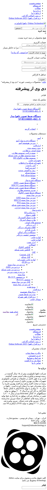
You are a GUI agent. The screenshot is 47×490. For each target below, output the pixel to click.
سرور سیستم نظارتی (26, 190)
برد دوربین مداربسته (16, 265)
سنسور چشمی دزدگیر (26, 235)
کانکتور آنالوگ (24, 247)
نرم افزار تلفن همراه (27, 297)
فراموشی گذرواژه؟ (19, 52)
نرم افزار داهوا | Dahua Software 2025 (25, 18)
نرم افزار (37, 289)
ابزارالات (37, 145)
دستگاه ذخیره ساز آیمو (26, 141)
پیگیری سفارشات (33, 353)
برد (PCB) (26, 262)
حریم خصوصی (34, 356)
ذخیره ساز (36, 210)
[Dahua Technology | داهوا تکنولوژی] (30, 23)
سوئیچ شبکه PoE (28, 175)
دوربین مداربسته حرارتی (25, 207)
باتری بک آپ (30, 230)
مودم (33, 178)
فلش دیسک (31, 215)
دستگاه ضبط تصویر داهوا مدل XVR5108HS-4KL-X (25, 117)
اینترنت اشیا (30, 168)
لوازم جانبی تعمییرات (26, 260)
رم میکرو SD (30, 212)
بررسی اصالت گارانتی (31, 16)
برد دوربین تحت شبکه (10, 269)
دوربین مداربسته (34, 195)
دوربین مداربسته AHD (26, 198)
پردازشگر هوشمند (28, 292)
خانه (44, 82)
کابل (34, 252)
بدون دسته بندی (34, 148)
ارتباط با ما (36, 13)
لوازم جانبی (36, 237)
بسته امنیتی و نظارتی (31, 150)
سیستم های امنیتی (33, 222)
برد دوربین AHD (13, 267)
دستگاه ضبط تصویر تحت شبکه (22, 188)
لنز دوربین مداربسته (21, 284)
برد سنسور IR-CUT (16, 277)
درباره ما (37, 11)
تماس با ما (36, 363)
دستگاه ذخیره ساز (33, 180)
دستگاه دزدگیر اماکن (27, 232)
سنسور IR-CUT (23, 279)
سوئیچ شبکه (30, 173)
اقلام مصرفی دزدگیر (27, 227)
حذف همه (14, 312)
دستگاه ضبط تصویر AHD (25, 183)
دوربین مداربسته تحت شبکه (24, 205)
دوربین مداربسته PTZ (26, 203)
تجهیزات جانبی (34, 160)
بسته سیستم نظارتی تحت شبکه (22, 155)
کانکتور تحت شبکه (22, 250)
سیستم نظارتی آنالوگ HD (24, 158)
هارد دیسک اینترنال (27, 220)
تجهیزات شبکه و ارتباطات (30, 163)
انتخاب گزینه (30, 129)
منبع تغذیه (31, 287)
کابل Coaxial (25, 255)
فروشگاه (37, 6)
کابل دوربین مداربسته (21, 282)
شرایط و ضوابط (34, 358)
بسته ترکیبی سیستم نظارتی (24, 153)
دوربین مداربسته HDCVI (25, 200)
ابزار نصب (31, 242)
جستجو (18, 28)
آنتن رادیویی (30, 165)
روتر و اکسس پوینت (27, 170)
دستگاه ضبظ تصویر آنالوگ (29, 193)
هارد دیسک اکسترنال (27, 217)
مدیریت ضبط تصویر (27, 294)
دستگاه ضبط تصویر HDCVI (23, 185)
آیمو (39, 138)
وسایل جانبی (35, 299)
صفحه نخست (35, 3)
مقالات (38, 8)
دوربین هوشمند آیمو (27, 143)
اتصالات (32, 245)
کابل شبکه (25, 257)
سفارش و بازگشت (32, 360)
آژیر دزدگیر (31, 225)
